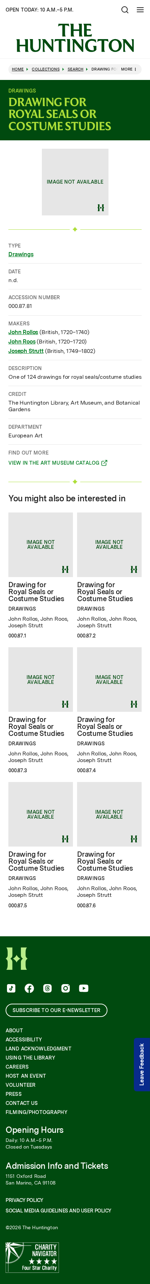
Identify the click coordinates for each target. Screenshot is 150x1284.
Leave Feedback (141, 1065)
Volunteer (21, 1085)
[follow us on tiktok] (10, 989)
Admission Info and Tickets (57, 1166)
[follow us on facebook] (28, 989)
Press (14, 1094)
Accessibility (24, 1039)
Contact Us (22, 1103)
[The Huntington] (75, 38)
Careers (17, 1067)
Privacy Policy (24, 1200)
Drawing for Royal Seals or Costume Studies (36, 592)
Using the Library (30, 1058)
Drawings (20, 254)
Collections (45, 69)
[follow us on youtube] (83, 989)
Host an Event (26, 1076)
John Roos (22, 341)
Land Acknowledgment (39, 1048)
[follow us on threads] (47, 989)
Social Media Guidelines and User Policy (58, 1210)
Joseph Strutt (26, 351)
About (14, 1030)
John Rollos (23, 332)
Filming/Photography (36, 1112)
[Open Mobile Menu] (140, 9)
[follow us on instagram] (65, 989)
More (127, 69)
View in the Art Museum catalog (53, 464)
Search (76, 69)
